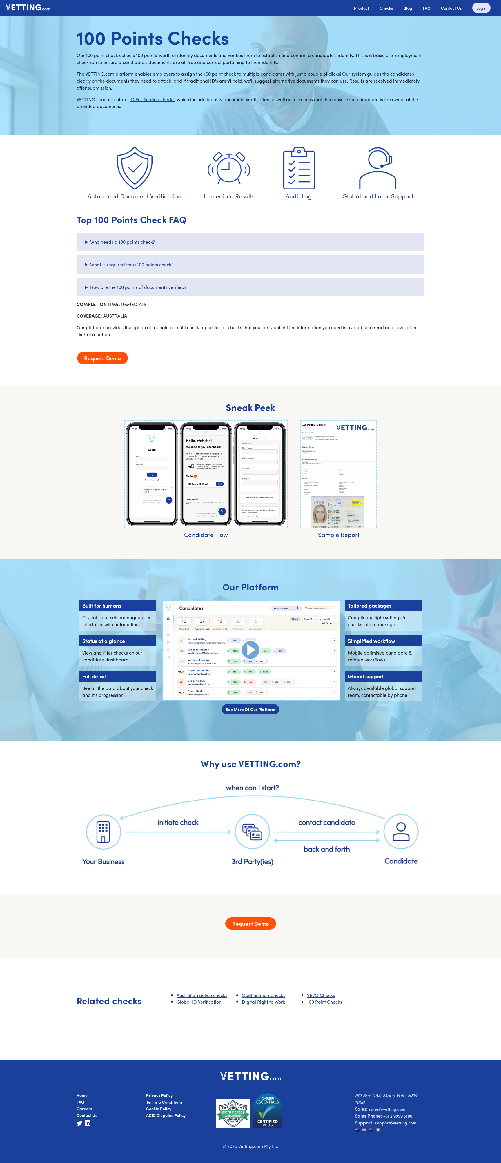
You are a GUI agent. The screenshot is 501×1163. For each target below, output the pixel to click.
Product (361, 8)
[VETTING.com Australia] (358, 1130)
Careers (84, 1108)
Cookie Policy (158, 1108)
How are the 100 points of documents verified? (138, 287)
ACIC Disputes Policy (166, 1115)
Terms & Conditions (164, 1102)
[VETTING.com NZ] (372, 1130)
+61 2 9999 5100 (397, 1116)
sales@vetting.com (387, 1109)
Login (481, 8)
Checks (386, 8)
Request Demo (102, 358)
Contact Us (451, 8)
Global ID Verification (199, 1001)
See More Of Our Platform (250, 709)
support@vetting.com (395, 1123)
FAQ (427, 8)
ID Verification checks (152, 99)
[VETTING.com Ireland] (379, 1130)
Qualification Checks (263, 995)
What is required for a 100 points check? (132, 264)
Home (82, 1095)
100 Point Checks (324, 1001)
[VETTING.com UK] (365, 1130)
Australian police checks (202, 995)
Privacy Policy (159, 1095)
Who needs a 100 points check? (122, 241)
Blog (408, 8)
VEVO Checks (321, 995)
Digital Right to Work (263, 1001)
